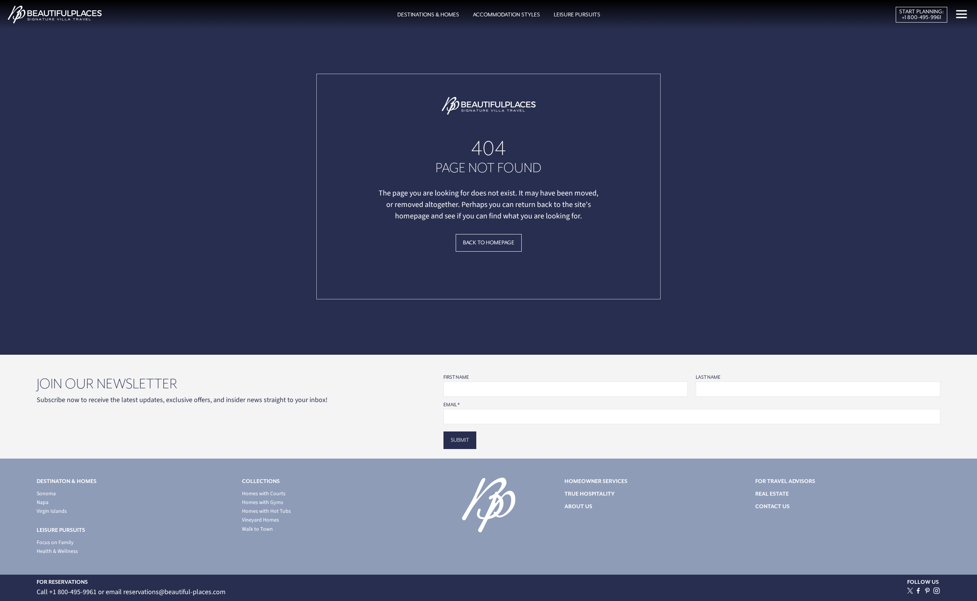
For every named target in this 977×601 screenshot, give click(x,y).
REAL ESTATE (772, 494)
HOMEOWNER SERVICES (595, 481)
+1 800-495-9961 (921, 17)
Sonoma (46, 494)
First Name (456, 377)
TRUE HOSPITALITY (589, 494)
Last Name (708, 377)
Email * (451, 405)
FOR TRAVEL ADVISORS (785, 481)
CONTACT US (772, 506)
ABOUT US (578, 506)
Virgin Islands (52, 511)
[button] (428, 14)
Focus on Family (55, 542)
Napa (42, 502)
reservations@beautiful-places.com (174, 592)
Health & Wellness (57, 551)
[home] (55, 15)
